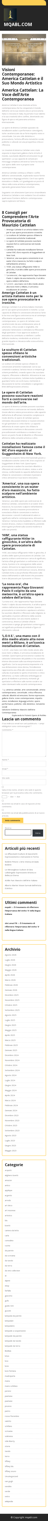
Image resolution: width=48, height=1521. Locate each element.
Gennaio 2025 (11, 1050)
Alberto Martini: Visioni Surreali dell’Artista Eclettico (23, 887)
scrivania (8, 1431)
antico (7, 1185)
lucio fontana (10, 1371)
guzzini (8, 1310)
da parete (9, 1250)
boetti (7, 1225)
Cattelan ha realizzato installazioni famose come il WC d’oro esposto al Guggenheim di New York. (25, 252)
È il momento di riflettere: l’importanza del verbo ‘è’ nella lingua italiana (22, 910)
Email (5, 768)
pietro (7, 1411)
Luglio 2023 (10, 1140)
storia (7, 1446)
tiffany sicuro (10, 1471)
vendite (8, 1486)
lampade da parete (13, 1336)
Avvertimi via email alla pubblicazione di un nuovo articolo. (23, 814)
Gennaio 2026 (11, 990)
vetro (7, 1496)
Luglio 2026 (10, 960)
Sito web (6, 778)
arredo (8, 1200)
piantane (8, 1401)
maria (7, 1381)
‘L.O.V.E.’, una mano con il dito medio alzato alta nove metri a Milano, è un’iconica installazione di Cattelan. (25, 287)
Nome (5, 759)
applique (8, 1190)
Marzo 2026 (10, 980)
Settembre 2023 (12, 1130)
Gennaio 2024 (11, 1110)
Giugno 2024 (10, 1085)
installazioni (13, 701)
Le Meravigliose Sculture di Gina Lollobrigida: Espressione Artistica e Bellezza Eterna (20, 872)
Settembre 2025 (12, 1010)
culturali (5, 695)
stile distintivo (29, 704)
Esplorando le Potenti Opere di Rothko (29, 715)
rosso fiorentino (12, 1416)
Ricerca (8, 828)
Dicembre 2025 (12, 995)
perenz (8, 1391)
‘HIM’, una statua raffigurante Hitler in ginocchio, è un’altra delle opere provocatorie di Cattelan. (26, 269)
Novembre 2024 (12, 1060)
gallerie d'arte (8, 698)
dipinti (7, 1280)
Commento (7, 729)
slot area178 (11, 923)
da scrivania (10, 1255)
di (5, 1275)
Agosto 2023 (10, 1135)
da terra (8, 1265)
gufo (7, 1300)
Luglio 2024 (10, 1080)
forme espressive (36, 695)
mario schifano (11, 1386)
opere (37, 701)
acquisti (8, 1170)
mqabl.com (18, 24)
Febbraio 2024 (11, 1105)
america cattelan (13, 689)
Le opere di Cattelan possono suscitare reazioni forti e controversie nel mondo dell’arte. (23, 244)
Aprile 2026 (10, 975)
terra (7, 1456)
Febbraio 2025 (11, 1045)
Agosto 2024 (10, 1075)
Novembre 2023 (12, 1120)
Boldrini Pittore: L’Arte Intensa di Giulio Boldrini (22, 863)
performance (7, 704)
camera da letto (12, 1230)
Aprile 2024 (10, 1095)
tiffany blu (9, 1466)
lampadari (9, 1320)
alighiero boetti (11, 1175)
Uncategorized (11, 1476)
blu (6, 1220)
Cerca (37, 833)
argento (8, 1195)
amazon (8, 1180)
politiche (18, 704)
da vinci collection (12, 1270)
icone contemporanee (24, 698)
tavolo (7, 1451)
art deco (8, 1205)
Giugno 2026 (10, 965)
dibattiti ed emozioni (19, 695)
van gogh (9, 1481)
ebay (7, 1285)
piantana (8, 1396)
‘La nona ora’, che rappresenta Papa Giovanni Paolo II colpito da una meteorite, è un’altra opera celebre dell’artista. (26, 278)
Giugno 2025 (10, 1025)
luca (6, 1361)
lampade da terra (12, 1346)
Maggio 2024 (11, 1090)
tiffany (7, 1461)
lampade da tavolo (13, 1341)
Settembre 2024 (12, 1070)
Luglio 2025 (10, 1020)
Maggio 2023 (11, 1150)
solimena (9, 1436)
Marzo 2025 (10, 1040)
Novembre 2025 (12, 1000)
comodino (9, 1240)
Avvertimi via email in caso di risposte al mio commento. (21, 805)
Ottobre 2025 (11, 1005)
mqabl (8, 907)
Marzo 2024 (10, 1100)
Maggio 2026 (11, 970)
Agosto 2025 (10, 1015)
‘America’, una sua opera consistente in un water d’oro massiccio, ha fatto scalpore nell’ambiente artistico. (24, 261)
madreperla (10, 1376)
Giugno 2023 (10, 1145)
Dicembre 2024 (12, 1055)
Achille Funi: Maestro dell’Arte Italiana (21, 880)
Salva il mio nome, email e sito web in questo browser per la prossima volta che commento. (22, 791)
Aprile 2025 (10, 1035)
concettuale (22, 692)
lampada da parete (13, 1315)
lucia (7, 1366)
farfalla (8, 1290)
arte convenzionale (30, 689)
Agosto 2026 (10, 955)
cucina (7, 1245)
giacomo (8, 1295)
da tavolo (9, 1260)
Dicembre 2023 (12, 1115)
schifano (8, 1426)
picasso (8, 1406)
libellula (8, 1351)
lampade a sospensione (15, 1330)
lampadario (10, 1326)
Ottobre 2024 (11, 1065)
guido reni (9, 1305)
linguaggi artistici (26, 701)
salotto (8, 1421)
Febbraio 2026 (11, 985)
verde (7, 1491)
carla (7, 1235)
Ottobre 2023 (11, 1125)
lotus (7, 1356)
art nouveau (10, 1210)
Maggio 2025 (11, 1030)
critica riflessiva (35, 692)
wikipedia (9, 1501)
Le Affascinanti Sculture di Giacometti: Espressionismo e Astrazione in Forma (22, 855)
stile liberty (10, 1441)
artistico (8, 1215)
